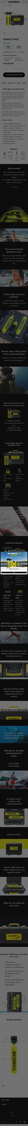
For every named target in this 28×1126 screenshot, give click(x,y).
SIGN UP (14, 572)
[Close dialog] (26, 552)
